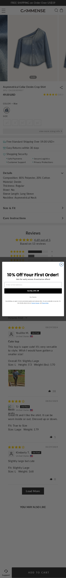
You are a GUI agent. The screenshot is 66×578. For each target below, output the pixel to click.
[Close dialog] (61, 264)
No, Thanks (33, 297)
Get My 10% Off (33, 291)
